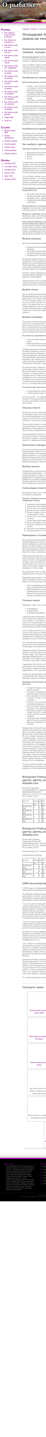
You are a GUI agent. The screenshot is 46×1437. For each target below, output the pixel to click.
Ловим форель (10, 150)
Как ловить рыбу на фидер (11, 108)
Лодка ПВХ (9, 117)
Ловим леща (9, 147)
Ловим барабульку (9, 137)
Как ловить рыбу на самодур (11, 98)
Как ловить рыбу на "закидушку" (11, 67)
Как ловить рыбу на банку (11, 72)
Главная (25, 29)
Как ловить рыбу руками (11, 113)
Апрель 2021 (9, 173)
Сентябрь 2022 (10, 167)
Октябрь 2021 (10, 170)
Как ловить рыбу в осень (11, 46)
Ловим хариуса (10, 153)
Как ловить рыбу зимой (11, 56)
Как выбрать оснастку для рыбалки (9, 35)
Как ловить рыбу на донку (11, 87)
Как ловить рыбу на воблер (11, 77)
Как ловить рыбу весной (11, 51)
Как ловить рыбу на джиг (11, 82)
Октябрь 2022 (10, 163)
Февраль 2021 (10, 179)
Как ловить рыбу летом (11, 62)
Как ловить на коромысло (10, 41)
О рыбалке (19, 5)
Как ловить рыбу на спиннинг (11, 103)
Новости (7, 121)
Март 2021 (8, 176)
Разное (34, 29)
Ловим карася (10, 144)
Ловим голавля (10, 141)
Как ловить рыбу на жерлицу (11, 93)
